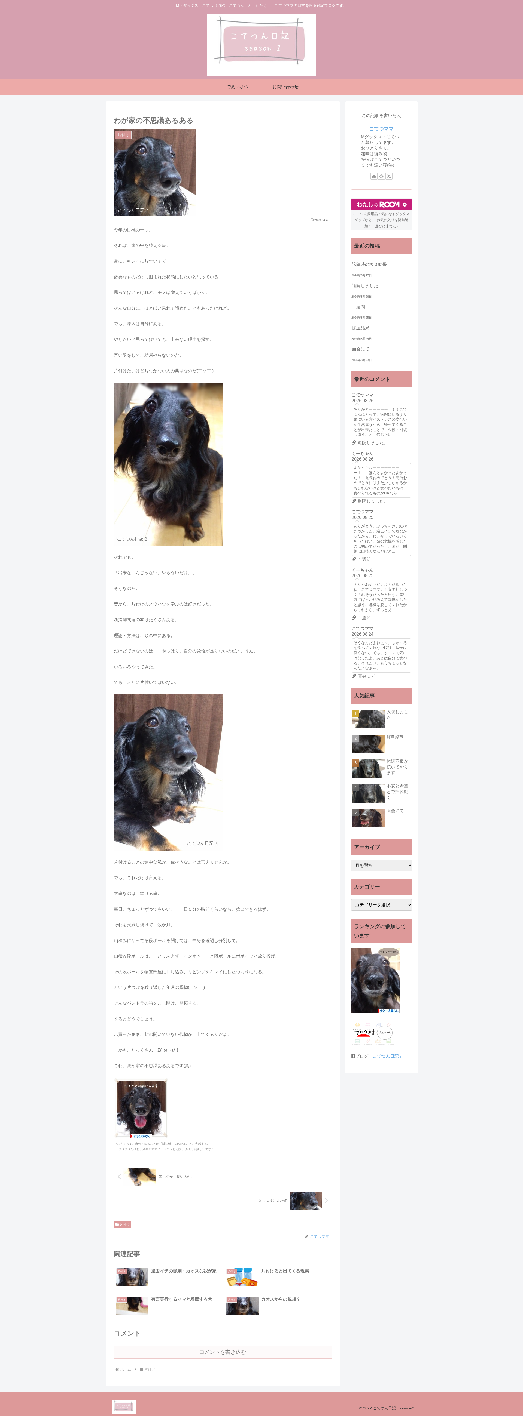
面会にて (360, 349)
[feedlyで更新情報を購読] (381, 176)
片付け (125, 1224)
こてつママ (381, 128)
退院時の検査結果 (369, 264)
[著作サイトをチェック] (374, 176)
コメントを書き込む (222, 1352)
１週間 (358, 306)
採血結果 (360, 327)
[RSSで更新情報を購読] (389, 176)
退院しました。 (367, 285)
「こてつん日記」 (385, 1056)
